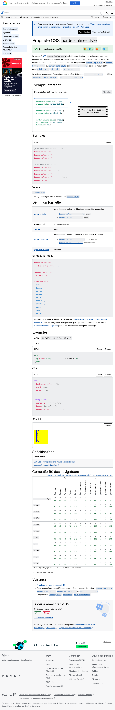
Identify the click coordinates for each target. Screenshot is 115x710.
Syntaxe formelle (42, 255)
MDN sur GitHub (74, 679)
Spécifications (8, 43)
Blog (47, 664)
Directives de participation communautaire (36, 698)
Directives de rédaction (77, 671)
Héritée (37, 229)
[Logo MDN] (6, 655)
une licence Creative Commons (35, 706)
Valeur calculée (41, 239)
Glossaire (94, 679)
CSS (44, 56)
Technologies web (98, 660)
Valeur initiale (40, 214)
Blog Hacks (95, 683)
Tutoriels (94, 675)
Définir (51, 338)
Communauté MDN (76, 660)
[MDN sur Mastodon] (15, 676)
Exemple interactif (10, 29)
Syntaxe (6, 33)
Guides (93, 671)
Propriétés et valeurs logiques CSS (51, 585)
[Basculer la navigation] (112, 12)
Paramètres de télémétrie (64, 695)
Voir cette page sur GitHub (44, 628)
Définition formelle (10, 36)
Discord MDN (73, 675)
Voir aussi (7, 53)
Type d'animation (41, 250)
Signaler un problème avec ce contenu (75, 628)
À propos (49, 660)
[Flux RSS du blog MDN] (19, 676)
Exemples (7, 40)
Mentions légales (85, 695)
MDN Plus (49, 682)
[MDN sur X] (11, 676)
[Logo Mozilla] (9, 694)
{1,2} (59, 266)
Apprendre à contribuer (43, 618)
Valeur (36, 187)
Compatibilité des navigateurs (10, 48)
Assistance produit (52, 686)
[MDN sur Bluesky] (7, 676)
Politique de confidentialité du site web (34, 695)
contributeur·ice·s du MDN (84, 624)
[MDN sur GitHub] (3, 676)
